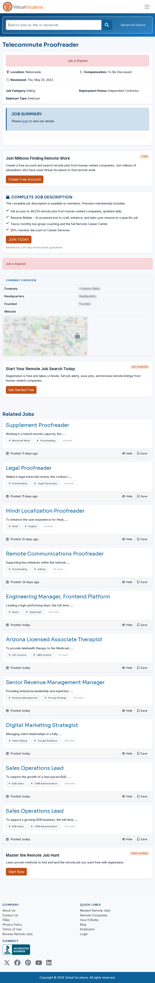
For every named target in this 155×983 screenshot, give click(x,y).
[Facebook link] (17, 962)
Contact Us (10, 915)
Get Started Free (21, 390)
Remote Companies (94, 915)
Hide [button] (128, 453)
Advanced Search (133, 25)
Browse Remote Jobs (17, 934)
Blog (83, 924)
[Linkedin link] (48, 962)
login (25, 121)
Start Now (16, 872)
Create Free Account (24, 179)
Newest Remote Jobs (95, 910)
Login (84, 934)
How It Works (89, 920)
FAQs (6, 920)
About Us (8, 910)
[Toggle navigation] (147, 7)
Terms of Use (12, 929)
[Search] (106, 25)
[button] (142, 453)
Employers (87, 929)
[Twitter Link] (6, 962)
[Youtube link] (38, 962)
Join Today (18, 239)
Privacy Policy (12, 924)
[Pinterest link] (27, 962)
